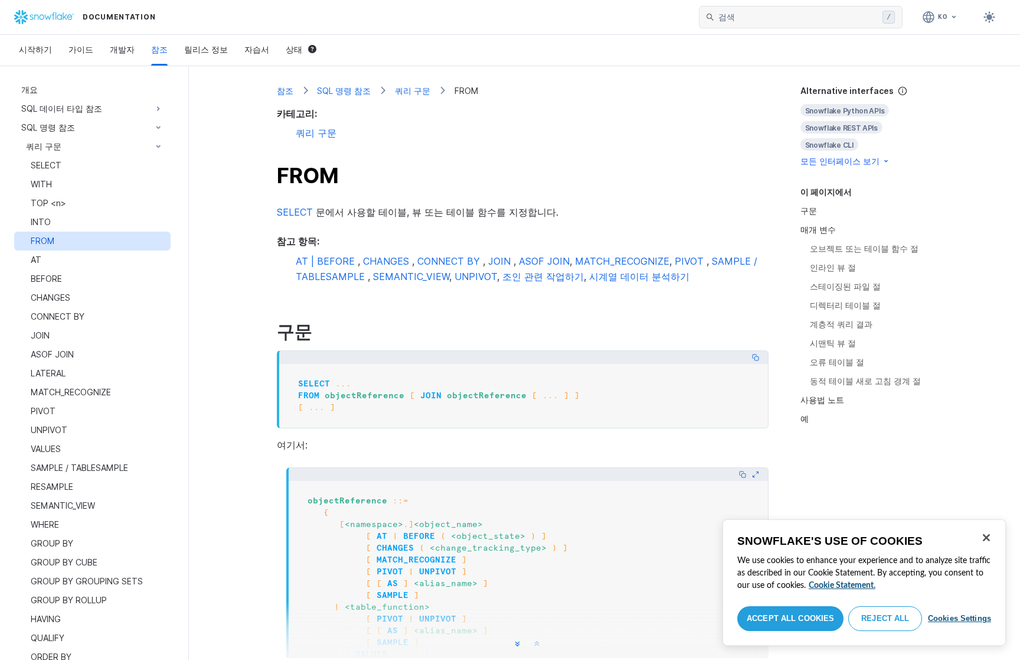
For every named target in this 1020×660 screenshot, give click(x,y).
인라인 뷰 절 (833, 267)
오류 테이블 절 (837, 362)
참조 (159, 49)
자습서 (256, 49)
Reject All (885, 618)
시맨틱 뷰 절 (833, 343)
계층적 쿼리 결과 (841, 324)
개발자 (122, 49)
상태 (294, 49)
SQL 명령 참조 (344, 91)
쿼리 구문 (412, 91)
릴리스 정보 (206, 49)
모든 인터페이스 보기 (840, 161)
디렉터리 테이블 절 (845, 305)
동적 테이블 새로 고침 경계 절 (865, 381)
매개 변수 (818, 230)
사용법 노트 (822, 400)
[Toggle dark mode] (989, 17)
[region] (864, 582)
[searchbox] (798, 17)
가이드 (80, 49)
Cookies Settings (959, 618)
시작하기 (35, 49)
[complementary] (866, 126)
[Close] (986, 538)
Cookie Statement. (842, 585)
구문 (808, 211)
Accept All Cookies (790, 618)
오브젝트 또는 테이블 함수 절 (864, 248)
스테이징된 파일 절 (845, 286)
